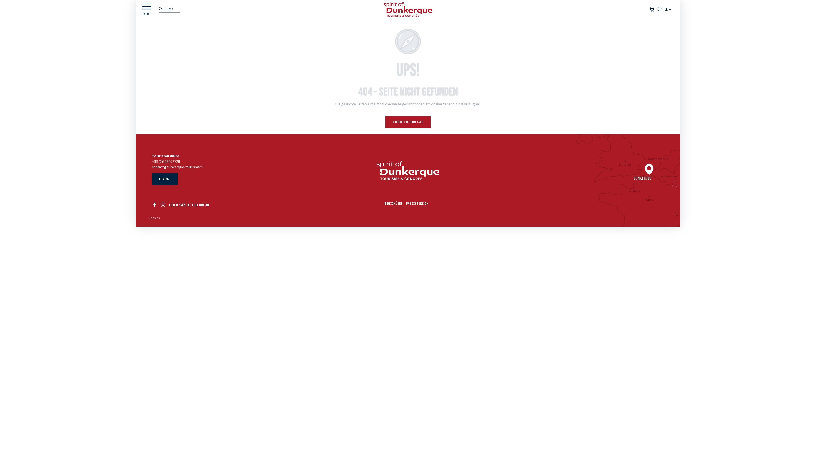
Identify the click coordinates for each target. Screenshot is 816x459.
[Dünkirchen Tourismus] (408, 9)
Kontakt (165, 179)
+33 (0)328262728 (166, 161)
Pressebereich (417, 203)
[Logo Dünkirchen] (408, 171)
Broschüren (393, 203)
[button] (668, 9)
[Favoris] (659, 10)
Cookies (154, 218)
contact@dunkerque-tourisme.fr (177, 167)
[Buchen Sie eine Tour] (652, 9)
